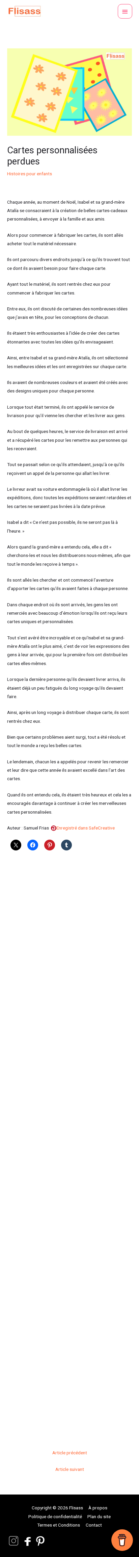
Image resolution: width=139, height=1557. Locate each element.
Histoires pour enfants (29, 173)
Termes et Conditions (58, 1525)
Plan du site (99, 1516)
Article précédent (69, 1452)
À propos (97, 1507)
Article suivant (69, 1469)
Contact (94, 1525)
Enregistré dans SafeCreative (85, 828)
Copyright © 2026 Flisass (57, 1507)
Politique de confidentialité (55, 1516)
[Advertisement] (69, 1146)
